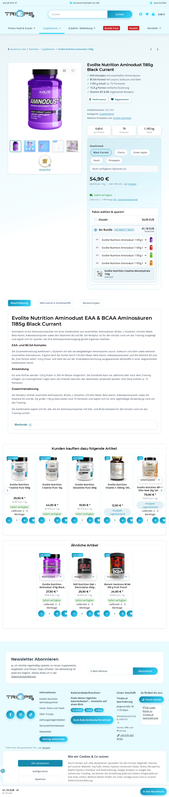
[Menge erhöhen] (24, 520)
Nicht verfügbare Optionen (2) (109, 168)
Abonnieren (145, 671)
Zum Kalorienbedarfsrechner (92, 720)
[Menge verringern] (9, 520)
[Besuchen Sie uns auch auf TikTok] (31, 715)
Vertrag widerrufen (53, 739)
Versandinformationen (51, 725)
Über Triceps (46, 714)
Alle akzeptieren (40, 763)
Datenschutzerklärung (23, 676)
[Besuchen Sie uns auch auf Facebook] (10, 715)
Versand (132, 183)
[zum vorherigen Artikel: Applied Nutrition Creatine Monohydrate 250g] (151, 49)
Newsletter (45, 731)
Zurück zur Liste (18, 49)
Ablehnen (40, 779)
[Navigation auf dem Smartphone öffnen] (151, 715)
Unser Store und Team (51, 708)
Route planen (153, 699)
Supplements (106, 113)
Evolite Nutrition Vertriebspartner (48, 700)
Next (161, 490)
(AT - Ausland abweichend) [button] (125, 199)
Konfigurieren (40, 771)
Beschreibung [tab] (19, 303)
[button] (141, 14)
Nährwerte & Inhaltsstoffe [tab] (55, 303)
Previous (7, 490)
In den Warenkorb (153, 791)
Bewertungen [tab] (91, 303)
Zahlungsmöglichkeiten (52, 719)
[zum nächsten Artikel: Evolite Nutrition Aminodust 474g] (157, 49)
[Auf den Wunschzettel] (73, 70)
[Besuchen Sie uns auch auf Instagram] (21, 715)
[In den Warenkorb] (10, 61)
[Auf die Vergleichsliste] (64, 70)
